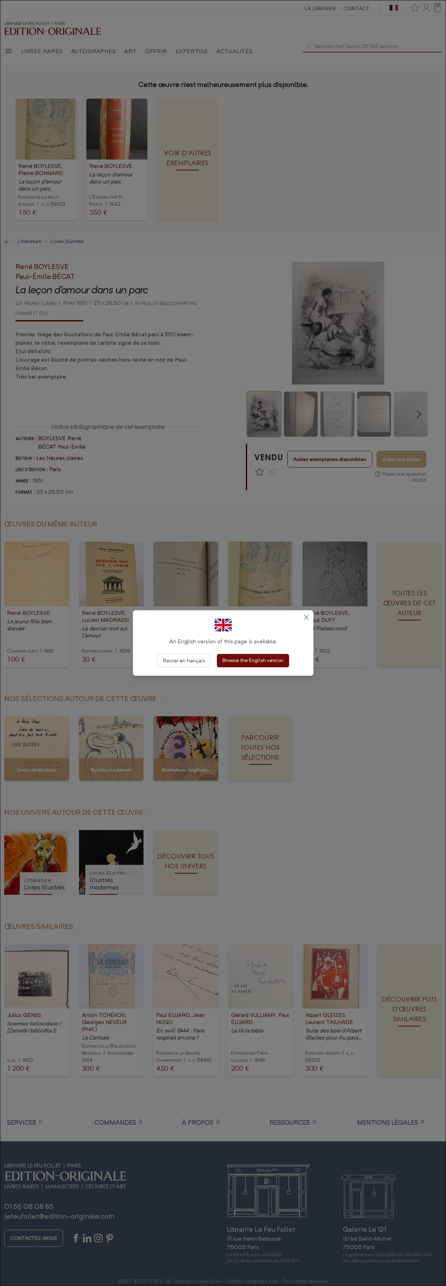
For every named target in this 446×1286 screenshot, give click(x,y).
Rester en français (184, 660)
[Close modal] (306, 617)
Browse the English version (252, 660)
